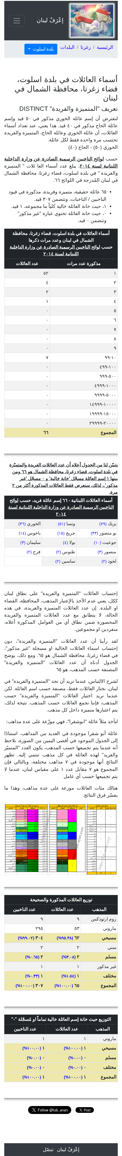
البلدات (67, 47)
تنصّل (48, 1149)
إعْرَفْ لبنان (50, 20)
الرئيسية (105, 47)
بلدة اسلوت (42, 49)
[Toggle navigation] (17, 20)
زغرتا (86, 47)
